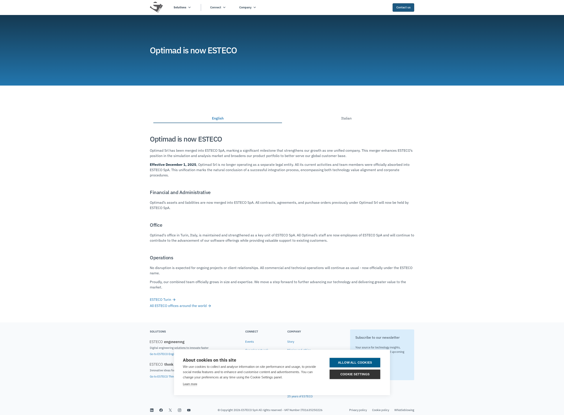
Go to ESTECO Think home (166, 376)
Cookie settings (354, 374)
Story (290, 342)
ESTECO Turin (161, 299)
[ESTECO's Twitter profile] (170, 410)
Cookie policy (380, 410)
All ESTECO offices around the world (179, 305)
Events (249, 342)
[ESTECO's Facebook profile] (161, 410)
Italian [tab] (346, 118)
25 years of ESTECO (300, 396)
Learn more (190, 384)
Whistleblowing (404, 410)
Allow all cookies (355, 362)
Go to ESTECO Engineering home (170, 354)
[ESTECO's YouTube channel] (189, 410)
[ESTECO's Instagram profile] (180, 410)
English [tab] (218, 118)
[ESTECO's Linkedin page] (152, 410)
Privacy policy (358, 410)
